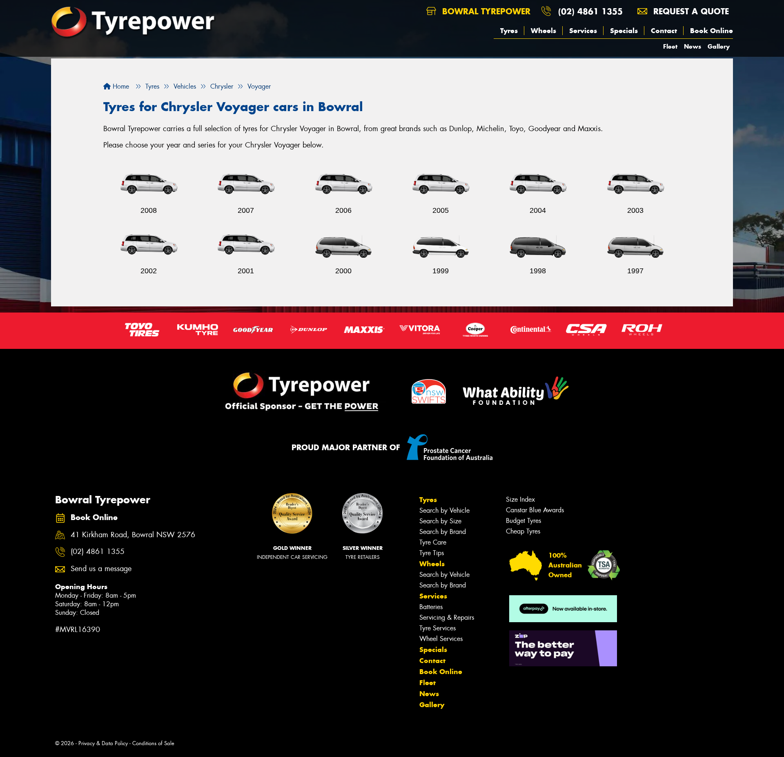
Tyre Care (432, 542)
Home (120, 86)
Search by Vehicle (444, 510)
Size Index (520, 499)
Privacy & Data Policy (103, 743)
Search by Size (440, 521)
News (692, 46)
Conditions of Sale (153, 743)
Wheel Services (441, 638)
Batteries (431, 607)
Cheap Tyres (523, 531)
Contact (664, 30)
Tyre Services (437, 628)
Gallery (719, 46)
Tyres (509, 30)
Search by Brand (442, 531)
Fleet (670, 46)
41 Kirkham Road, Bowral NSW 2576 (133, 535)
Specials (624, 30)
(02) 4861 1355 (590, 11)
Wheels (543, 30)
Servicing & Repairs (446, 617)
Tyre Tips (431, 553)
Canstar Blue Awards (535, 510)
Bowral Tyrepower (484, 11)
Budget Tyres (523, 520)
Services (583, 30)
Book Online (711, 30)
